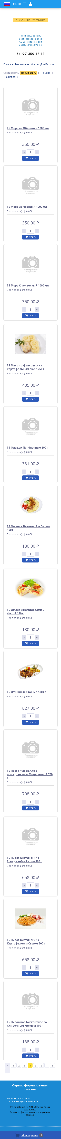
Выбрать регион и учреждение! (30, 20)
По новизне (11, 76)
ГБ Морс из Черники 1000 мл (27, 207)
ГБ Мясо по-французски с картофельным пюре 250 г (25, 367)
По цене (45, 72)
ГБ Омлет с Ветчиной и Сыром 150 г (28, 528)
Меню (17, 3)
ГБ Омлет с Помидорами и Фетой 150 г (26, 611)
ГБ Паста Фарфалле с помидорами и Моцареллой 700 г (30, 774)
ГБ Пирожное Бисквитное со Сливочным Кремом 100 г (27, 1023)
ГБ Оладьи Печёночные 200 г (27, 447)
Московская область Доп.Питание (35, 64)
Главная (8, 64)
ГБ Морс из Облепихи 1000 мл (28, 128)
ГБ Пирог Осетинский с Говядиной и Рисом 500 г (24, 859)
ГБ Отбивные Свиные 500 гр (26, 692)
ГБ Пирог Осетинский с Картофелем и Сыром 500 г (26, 941)
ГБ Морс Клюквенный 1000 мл (28, 285)
